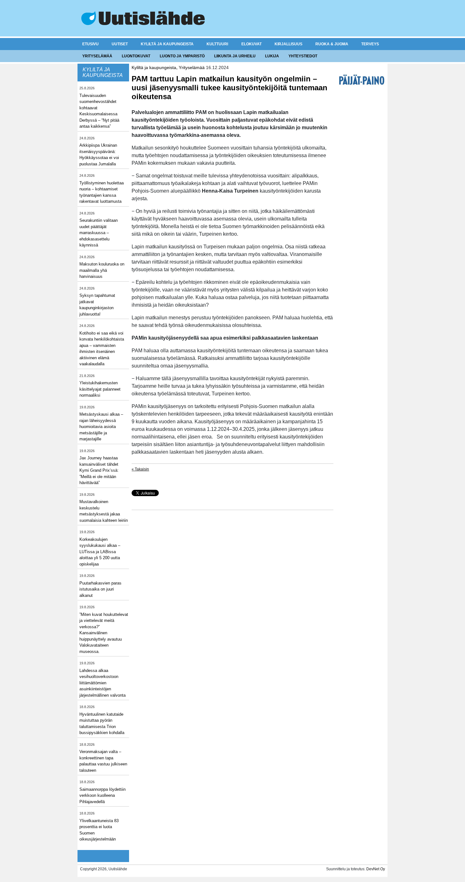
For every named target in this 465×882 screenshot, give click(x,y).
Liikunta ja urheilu (235, 56)
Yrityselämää (97, 56)
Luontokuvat (136, 56)
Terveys (370, 44)
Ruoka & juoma (331, 44)
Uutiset (120, 44)
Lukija (272, 56)
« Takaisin (140, 469)
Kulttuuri (217, 44)
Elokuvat (251, 44)
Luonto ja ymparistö (182, 56)
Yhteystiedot (302, 56)
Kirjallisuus (288, 44)
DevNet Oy (375, 869)
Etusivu (90, 44)
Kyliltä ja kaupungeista (167, 44)
